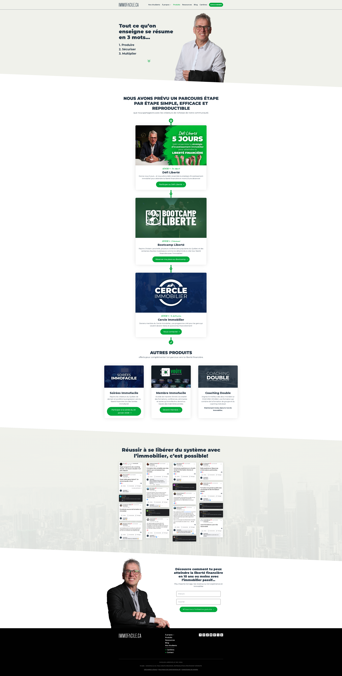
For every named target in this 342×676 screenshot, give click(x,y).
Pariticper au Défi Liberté (170, 184)
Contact (170, 652)
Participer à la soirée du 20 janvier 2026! (124, 411)
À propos (165, 5)
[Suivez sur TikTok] (207, 634)
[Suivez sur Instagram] (203, 634)
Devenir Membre (170, 410)
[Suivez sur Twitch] (214, 634)
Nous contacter (170, 332)
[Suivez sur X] (218, 634)
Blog (196, 5)
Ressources (187, 5)
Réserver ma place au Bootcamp (171, 259)
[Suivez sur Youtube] (211, 634)
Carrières (203, 5)
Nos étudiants (154, 5)
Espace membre (216, 5)
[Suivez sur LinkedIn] (221, 634)
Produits (176, 5)
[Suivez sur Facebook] (200, 634)
